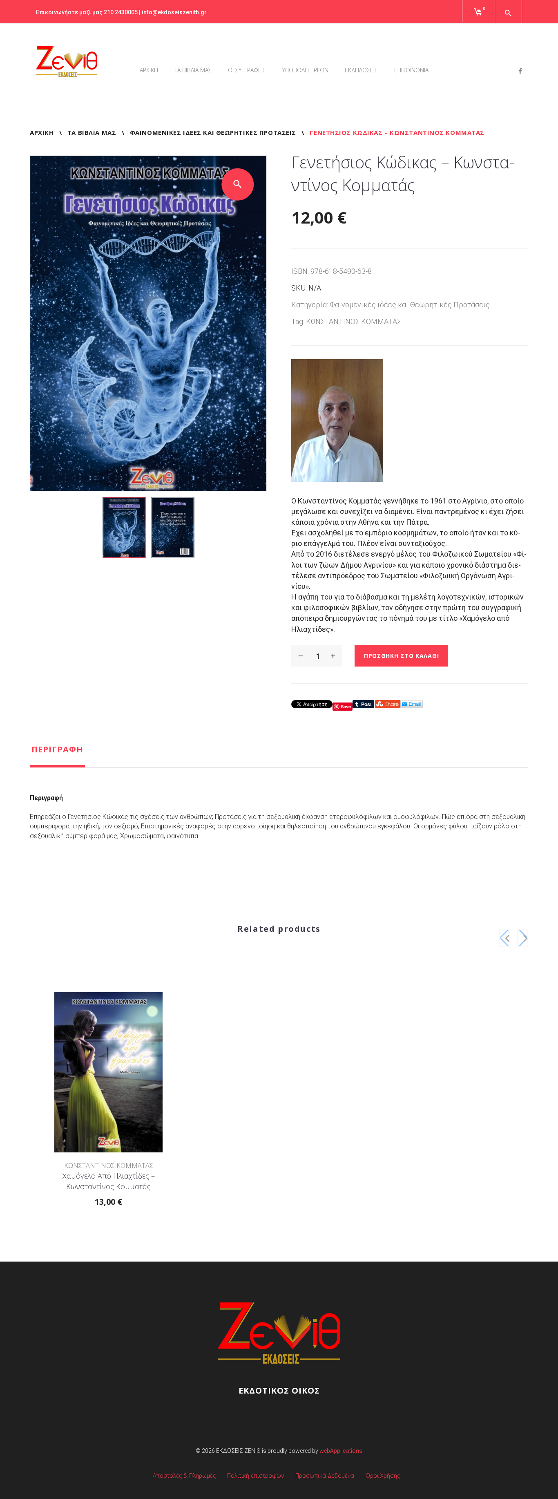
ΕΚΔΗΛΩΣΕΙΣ (361, 70)
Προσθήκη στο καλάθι (401, 656)
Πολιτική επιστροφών (255, 1475)
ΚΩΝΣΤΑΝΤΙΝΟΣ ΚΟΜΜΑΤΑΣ (353, 321)
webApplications (340, 1451)
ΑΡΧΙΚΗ (149, 70)
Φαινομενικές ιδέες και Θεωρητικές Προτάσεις (213, 132)
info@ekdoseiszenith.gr (174, 12)
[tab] (57, 755)
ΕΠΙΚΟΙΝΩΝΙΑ (411, 70)
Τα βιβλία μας (91, 132)
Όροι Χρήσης (383, 1475)
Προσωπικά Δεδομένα (324, 1475)
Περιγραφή (57, 749)
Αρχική (42, 132)
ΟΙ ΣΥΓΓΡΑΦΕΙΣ (247, 70)
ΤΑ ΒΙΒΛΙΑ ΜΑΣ (193, 70)
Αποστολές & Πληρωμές (184, 1475)
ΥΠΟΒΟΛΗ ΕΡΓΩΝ (305, 70)
